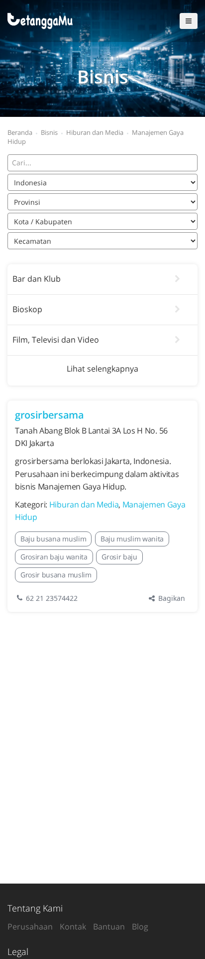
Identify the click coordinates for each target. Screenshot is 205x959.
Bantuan (109, 926)
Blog (140, 926)
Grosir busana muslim (56, 574)
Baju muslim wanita (132, 538)
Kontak (73, 926)
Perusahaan (30, 926)
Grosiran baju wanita (54, 556)
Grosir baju (119, 556)
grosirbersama (49, 415)
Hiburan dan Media (84, 504)
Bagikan (170, 598)
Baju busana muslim (53, 538)
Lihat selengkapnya (102, 368)
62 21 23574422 (52, 598)
